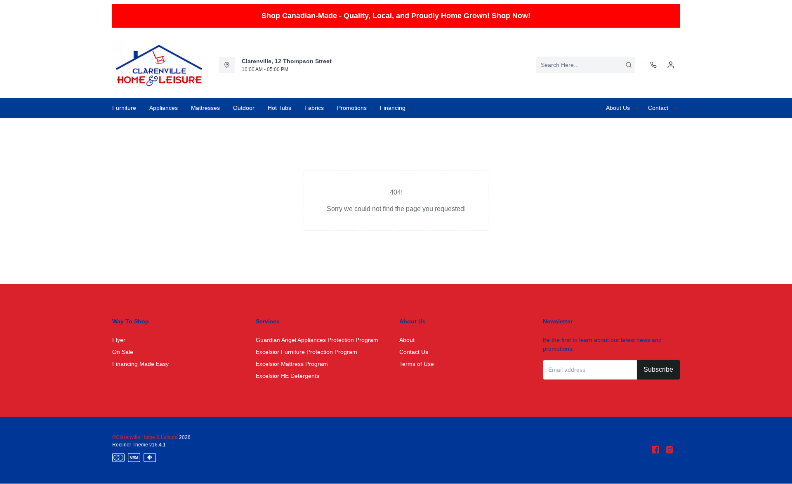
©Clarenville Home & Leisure (145, 437)
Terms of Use (416, 364)
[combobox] (585, 65)
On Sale (122, 352)
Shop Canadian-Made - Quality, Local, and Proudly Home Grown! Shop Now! (396, 16)
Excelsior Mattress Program (292, 364)
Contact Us (413, 352)
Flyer (118, 340)
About (407, 340)
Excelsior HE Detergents (287, 375)
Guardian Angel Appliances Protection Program (317, 340)
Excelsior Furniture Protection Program (306, 352)
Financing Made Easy (140, 364)
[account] (671, 65)
